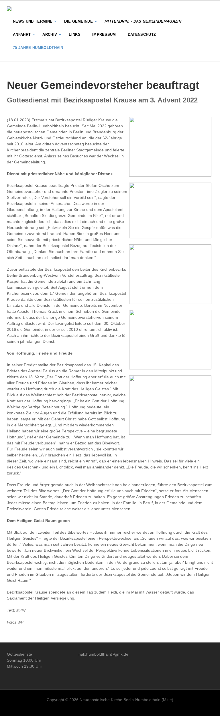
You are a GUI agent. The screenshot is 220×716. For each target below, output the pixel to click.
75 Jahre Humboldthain (38, 48)
